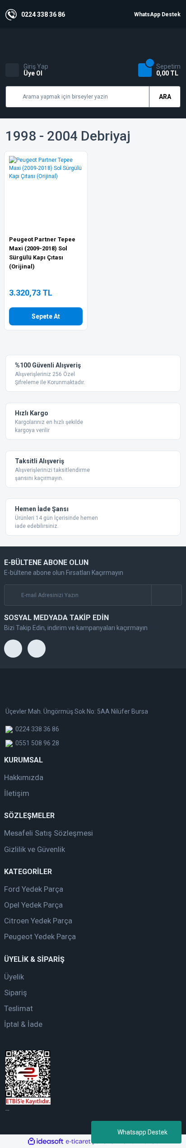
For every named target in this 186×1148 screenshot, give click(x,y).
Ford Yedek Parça (33, 889)
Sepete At (46, 316)
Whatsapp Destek (142, 1132)
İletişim (16, 793)
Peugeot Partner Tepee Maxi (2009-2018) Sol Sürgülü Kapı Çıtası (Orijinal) (42, 253)
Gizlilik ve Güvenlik (34, 849)
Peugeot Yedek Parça (40, 936)
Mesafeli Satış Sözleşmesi (48, 832)
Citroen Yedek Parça (38, 920)
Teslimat (18, 1008)
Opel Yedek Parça (33, 904)
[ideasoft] (46, 1141)
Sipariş (15, 992)
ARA (165, 96)
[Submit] (166, 595)
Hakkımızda (23, 777)
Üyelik (14, 976)
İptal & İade (23, 1024)
